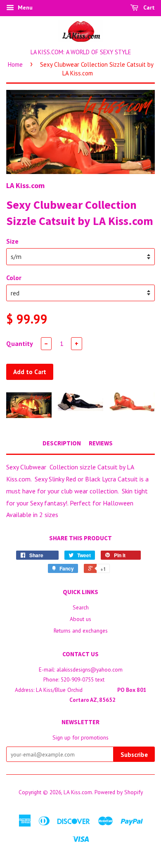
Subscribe (134, 755)
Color (13, 277)
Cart (148, 7)
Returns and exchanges (81, 630)
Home (15, 64)
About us (80, 619)
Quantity (19, 343)
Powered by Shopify (119, 792)
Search (81, 607)
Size (12, 241)
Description (62, 443)
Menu (24, 7)
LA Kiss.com (78, 792)
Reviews (101, 443)
